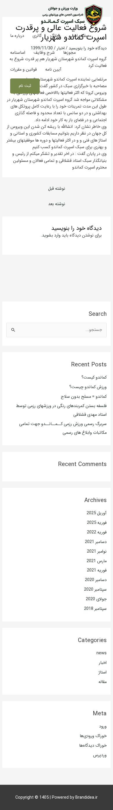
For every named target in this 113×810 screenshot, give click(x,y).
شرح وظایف (44, 52)
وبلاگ (55, 36)
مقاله (103, 682)
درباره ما (17, 36)
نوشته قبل (56, 188)
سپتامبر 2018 (95, 608)
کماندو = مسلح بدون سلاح (84, 396)
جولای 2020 (96, 599)
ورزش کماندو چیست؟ (88, 387)
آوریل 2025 (97, 513)
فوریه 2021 (97, 570)
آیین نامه (53, 69)
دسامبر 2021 (96, 542)
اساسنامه (17, 52)
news (101, 653)
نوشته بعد (56, 204)
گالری (37, 36)
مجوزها (69, 52)
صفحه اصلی (79, 36)
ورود (103, 726)
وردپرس (100, 755)
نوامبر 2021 (97, 551)
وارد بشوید (51, 235)
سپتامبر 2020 (95, 589)
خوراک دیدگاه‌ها (93, 745)
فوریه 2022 (97, 532)
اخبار (103, 663)
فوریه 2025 (97, 522)
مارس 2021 (97, 561)
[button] (25, 86)
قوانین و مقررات (23, 69)
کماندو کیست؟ (94, 377)
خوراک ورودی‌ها (93, 736)
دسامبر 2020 (96, 580)
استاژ (103, 672)
